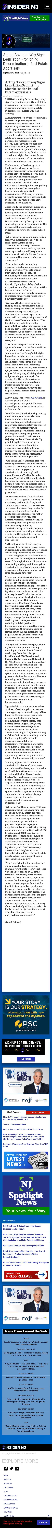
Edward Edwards (11, 1508)
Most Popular (14, 1112)
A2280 (34, 398)
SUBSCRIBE (25, 1059)
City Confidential (11, 1500)
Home (6, 1476)
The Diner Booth (10, 1496)
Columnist (8, 1512)
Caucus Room (9, 1504)
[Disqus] (26, 958)
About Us (7, 1480)
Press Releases (9, 1220)
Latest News (38, 1112)
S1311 (40, 398)
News (6, 1492)
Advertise (8, 1484)
